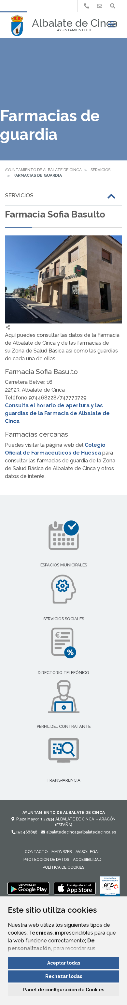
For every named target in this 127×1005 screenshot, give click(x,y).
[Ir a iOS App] (74, 888)
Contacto (36, 851)
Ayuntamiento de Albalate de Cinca (43, 170)
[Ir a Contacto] (99, 6)
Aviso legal (88, 851)
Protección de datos (46, 859)
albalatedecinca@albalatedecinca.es (80, 832)
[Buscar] (112, 6)
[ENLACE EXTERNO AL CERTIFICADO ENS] (110, 888)
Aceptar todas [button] (63, 963)
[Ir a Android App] (28, 888)
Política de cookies (63, 867)
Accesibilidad (87, 859)
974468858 (26, 832)
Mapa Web (61, 851)
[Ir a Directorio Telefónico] (86, 6)
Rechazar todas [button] (63, 976)
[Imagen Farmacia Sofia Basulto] (63, 279)
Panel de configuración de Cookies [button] (63, 989)
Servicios (100, 170)
